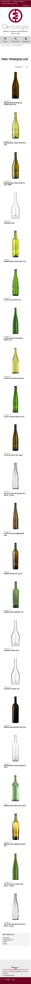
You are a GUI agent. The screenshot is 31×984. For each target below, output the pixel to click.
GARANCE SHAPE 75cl (11, 689)
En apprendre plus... (9, 975)
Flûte (4, 942)
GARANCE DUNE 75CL (11, 650)
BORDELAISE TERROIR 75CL (14, 612)
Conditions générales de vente (9, 3)
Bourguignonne (8, 940)
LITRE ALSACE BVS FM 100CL (14, 378)
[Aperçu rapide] (19, 98)
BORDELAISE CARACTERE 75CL (15, 261)
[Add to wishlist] (13, 98)
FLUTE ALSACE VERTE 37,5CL (14, 417)
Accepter (7, 979)
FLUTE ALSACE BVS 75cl (12, 300)
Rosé (5, 944)
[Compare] (16, 98)
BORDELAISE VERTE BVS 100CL (15, 806)
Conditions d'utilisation (19, 1)
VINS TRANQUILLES (8, 934)
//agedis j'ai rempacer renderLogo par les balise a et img (15, 32)
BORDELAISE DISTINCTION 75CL (15, 727)
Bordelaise (6, 938)
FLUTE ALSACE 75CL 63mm (13, 455)
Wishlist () (26, 5)
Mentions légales (6, 1)
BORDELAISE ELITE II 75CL (13, 573)
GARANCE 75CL (9, 223)
